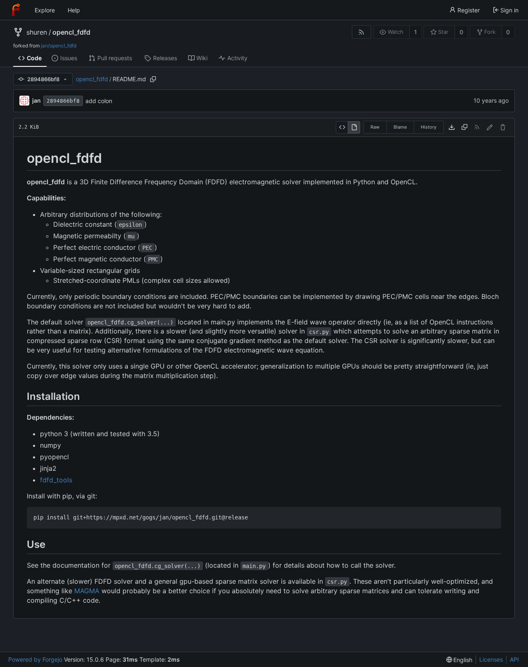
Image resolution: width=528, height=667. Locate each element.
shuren (36, 32)
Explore (45, 10)
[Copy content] (464, 127)
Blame (400, 127)
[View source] (342, 127)
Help (74, 10)
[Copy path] (153, 79)
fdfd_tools (56, 480)
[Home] (15, 9)
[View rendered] (354, 127)
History (428, 127)
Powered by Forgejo (35, 659)
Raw (375, 127)
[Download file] (451, 127)
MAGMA (86, 591)
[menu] (459, 659)
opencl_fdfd (71, 32)
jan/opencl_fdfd (58, 45)
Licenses (491, 659)
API (514, 659)
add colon (98, 100)
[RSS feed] (361, 32)
